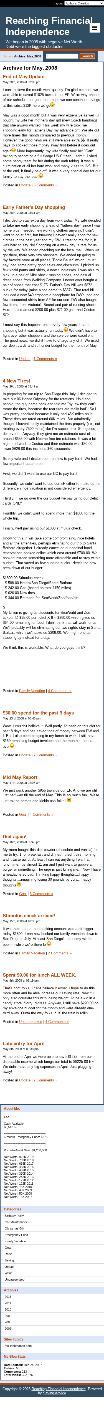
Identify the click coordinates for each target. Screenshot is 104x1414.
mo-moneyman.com (18, 1345)
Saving (9, 1260)
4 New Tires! (16, 381)
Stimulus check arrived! (29, 915)
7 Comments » (45, 755)
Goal (8, 1247)
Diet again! (15, 836)
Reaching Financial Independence (59, 1389)
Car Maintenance (16, 1222)
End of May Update (23, 76)
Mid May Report (20, 777)
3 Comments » (41, 894)
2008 (8, 1322)
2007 (8, 1328)
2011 (8, 1303)
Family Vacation (15, 1241)
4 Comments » (60, 691)
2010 (8, 1309)
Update (9, 1266)
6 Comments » (45, 185)
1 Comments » (45, 359)
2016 (8, 1296)
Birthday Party (14, 1215)
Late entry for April (24, 1043)
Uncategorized (14, 1279)
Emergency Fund (16, 1234)
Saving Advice (54, 1393)
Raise (8, 1254)
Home (7, 56)
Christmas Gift (14, 1228)
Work (8, 1273)
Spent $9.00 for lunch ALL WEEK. (39, 975)
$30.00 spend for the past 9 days (38, 713)
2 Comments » (60, 953)
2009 (8, 1315)
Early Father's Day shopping (34, 207)
